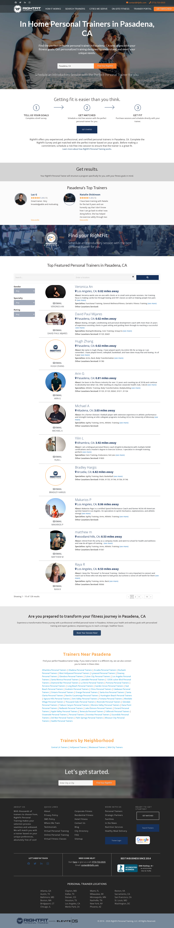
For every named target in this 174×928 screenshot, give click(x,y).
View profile (35, 220)
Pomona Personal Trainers (117, 682)
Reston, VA (120, 890)
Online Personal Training (56, 835)
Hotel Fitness (81, 819)
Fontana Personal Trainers (110, 698)
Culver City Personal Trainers (97, 676)
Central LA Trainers (59, 747)
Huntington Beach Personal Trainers (116, 695)
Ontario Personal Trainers (62, 692)
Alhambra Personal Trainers (54, 670)
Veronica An (84, 286)
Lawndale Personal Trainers (93, 679)
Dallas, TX (69, 894)
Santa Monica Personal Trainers (65, 679)
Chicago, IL (45, 906)
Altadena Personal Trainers (80, 670)
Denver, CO (70, 897)
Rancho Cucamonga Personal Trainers (81, 695)
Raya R (80, 564)
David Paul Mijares (88, 314)
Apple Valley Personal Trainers (64, 711)
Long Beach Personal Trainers (80, 686)
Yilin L (79, 438)
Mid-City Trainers (115, 747)
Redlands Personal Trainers (71, 708)
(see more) (81, 300)
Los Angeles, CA (72, 903)
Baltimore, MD (47, 897)
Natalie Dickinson (90, 194)
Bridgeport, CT (47, 903)
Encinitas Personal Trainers (98, 714)
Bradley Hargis (86, 467)
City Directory (81, 831)
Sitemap (79, 838)
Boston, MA (45, 900)
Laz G (34, 194)
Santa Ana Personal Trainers (112, 692)
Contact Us (80, 823)
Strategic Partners (114, 815)
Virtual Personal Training (56, 831)
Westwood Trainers (97, 747)
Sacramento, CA (122, 894)
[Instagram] (29, 2)
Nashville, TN (96, 900)
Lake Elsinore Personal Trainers (98, 708)
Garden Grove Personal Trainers (109, 686)
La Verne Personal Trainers (92, 682)
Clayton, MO (71, 890)
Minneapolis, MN (98, 897)
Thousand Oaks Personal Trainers (80, 702)
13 (147, 597)
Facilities (109, 819)
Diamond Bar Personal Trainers (64, 682)
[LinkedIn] (25, 2)
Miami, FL (94, 890)
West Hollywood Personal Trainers (74, 673)
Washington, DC (122, 903)
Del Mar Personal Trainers (62, 717)
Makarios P (83, 499)
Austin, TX (45, 894)
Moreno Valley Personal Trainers (105, 705)
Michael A (82, 406)
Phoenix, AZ (95, 906)
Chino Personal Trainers (101, 689)
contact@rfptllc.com (90, 865)
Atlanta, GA (45, 890)
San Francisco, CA (123, 897)
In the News (111, 823)
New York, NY (96, 903)
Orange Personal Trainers (87, 692)
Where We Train (52, 823)
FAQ (77, 835)
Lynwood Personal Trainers (103, 673)
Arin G (79, 373)
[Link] (27, 9)
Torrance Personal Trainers (53, 686)
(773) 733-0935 (99, 862)
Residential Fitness (84, 815)
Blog (77, 827)
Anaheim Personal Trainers (77, 689)
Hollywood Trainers (78, 747)
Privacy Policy (51, 815)
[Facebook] (16, 2)
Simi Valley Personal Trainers (84, 698)
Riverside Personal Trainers (109, 702)
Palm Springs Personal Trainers (89, 717)
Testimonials (50, 827)
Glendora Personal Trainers (71, 676)
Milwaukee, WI (96, 894)
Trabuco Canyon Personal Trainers (74, 705)
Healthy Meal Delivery (116, 831)
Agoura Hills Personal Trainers (57, 698)
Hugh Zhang (84, 341)
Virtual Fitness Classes (55, 838)
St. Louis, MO (121, 900)
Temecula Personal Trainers (91, 711)
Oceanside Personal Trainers (54, 714)
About (47, 811)
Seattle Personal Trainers (62, 721)
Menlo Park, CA (72, 906)
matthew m (83, 532)
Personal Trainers (76, 714)
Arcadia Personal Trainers (105, 670)
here (75, 862)
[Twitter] (20, 2)
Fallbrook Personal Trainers (117, 711)
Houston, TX (71, 900)
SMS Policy (49, 819)
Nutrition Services (114, 827)
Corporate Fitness (83, 811)
